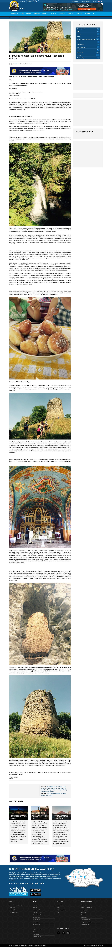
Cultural (78, 36)
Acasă (10, 18)
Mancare (79, 49)
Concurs (79, 34)
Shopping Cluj (36, 919)
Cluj (21, 8)
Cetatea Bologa (55, 793)
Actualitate (50, 786)
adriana (16, 63)
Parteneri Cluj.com (86, 1)
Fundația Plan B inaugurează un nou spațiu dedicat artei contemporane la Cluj (61, 816)
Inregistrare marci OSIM (86, 922)
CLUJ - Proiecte (58, 786)
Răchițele (63, 793)
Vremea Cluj (36, 934)
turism (43, 795)
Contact (94, 1)
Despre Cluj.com (75, 1)
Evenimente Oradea (85, 919)
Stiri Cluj (79, 55)
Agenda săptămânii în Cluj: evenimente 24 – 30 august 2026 (39, 816)
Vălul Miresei (49, 795)
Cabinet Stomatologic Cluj (15, 905)
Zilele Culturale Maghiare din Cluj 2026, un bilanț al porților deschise (18, 816)
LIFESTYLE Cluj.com (81, 47)
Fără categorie (80, 44)
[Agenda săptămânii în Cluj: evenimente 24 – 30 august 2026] (40, 813)
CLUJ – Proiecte (81, 28)
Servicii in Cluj (80, 52)
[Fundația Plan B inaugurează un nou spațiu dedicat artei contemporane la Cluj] (61, 813)
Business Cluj (36, 924)
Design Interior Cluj (85, 924)
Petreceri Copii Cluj (37, 936)
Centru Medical (12, 907)
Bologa (49, 793)
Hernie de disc (12, 910)
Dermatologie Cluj (13, 912)
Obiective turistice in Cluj (47, 791)
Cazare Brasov (84, 914)
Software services (61, 910)
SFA (58, 912)
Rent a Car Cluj (84, 910)
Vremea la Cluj (80, 57)
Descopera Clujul (51, 790)
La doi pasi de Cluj (62, 790)
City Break (83, 905)
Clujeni (78, 31)
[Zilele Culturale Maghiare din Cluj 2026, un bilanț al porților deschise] (18, 813)
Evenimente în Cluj (37, 912)
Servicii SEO (60, 905)
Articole (14, 18)
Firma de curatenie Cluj (86, 907)
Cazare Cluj (36, 922)
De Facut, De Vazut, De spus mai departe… (87, 39)
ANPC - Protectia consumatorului (38, 945)
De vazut (35, 927)
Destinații (79, 42)
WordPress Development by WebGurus (93, 945)
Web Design (84, 912)
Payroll (58, 907)
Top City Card (84, 917)
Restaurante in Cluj (37, 914)
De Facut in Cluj (37, 910)
